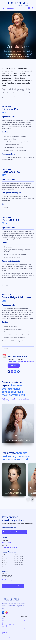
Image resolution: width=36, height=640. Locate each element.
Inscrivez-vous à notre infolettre (13, 586)
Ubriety (8, 637)
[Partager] (9, 371)
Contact (13, 365)
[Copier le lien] (12, 371)
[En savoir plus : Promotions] (14, 479)
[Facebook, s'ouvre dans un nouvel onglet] (3, 612)
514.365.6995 (12, 361)
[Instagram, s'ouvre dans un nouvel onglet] (6, 612)
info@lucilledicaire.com (26, 361)
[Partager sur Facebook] (18, 371)
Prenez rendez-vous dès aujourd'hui (14, 532)
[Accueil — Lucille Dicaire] (18, 4)
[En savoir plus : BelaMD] (18, 423)
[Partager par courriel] (15, 371)
